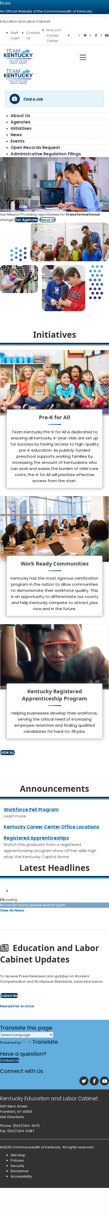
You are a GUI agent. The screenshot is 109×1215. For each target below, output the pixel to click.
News (16, 135)
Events (18, 141)
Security (17, 1165)
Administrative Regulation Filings (46, 154)
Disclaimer (20, 1171)
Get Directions (12, 1116)
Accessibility (21, 1176)
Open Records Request (35, 147)
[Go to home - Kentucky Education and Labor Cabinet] (18, 82)
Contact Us (9, 1060)
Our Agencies (26, 219)
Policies (17, 1160)
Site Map (18, 1155)
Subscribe (9, 995)
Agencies (20, 122)
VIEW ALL (7, 752)
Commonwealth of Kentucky (36, 1147)
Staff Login (15, 35)
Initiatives (21, 128)
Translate (45, 1042)
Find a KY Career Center (54, 35)
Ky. (5, 2)
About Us (20, 115)
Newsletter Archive (17, 1006)
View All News (12, 910)
